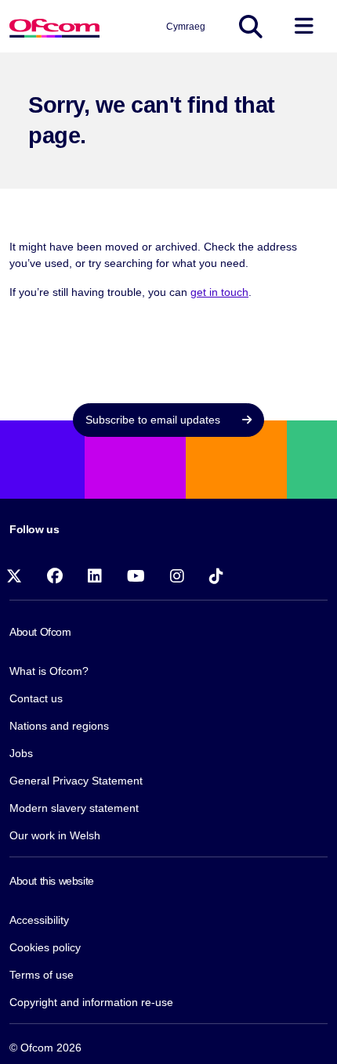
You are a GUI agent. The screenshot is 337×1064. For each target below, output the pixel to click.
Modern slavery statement (74, 808)
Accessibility (39, 920)
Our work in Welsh (54, 835)
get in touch (219, 292)
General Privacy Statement (76, 780)
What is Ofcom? (49, 671)
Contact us (36, 698)
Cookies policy (45, 947)
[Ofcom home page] (54, 26)
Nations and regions (59, 726)
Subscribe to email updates (154, 419)
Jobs (21, 753)
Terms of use (41, 974)
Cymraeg (185, 26)
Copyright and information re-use (91, 1002)
